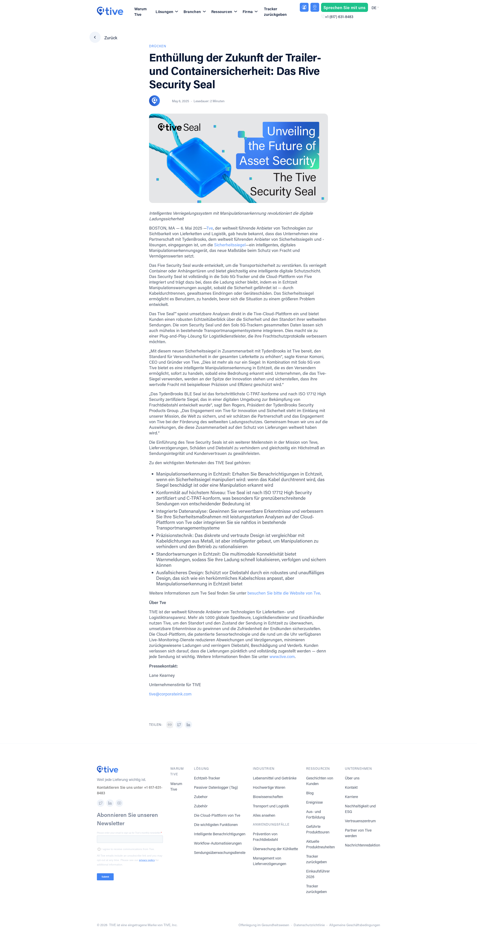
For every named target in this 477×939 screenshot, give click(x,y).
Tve (209, 228)
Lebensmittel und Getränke (274, 778)
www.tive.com (282, 656)
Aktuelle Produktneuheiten (320, 844)
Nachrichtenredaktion (362, 845)
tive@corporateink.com (170, 694)
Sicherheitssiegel (230, 244)
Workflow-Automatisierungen (218, 843)
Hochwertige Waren (269, 787)
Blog (310, 792)
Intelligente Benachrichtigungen (219, 833)
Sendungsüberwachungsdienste (219, 852)
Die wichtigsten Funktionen (216, 824)
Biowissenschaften (268, 796)
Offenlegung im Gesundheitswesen (263, 925)
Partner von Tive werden (358, 833)
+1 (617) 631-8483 (339, 16)
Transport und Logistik (271, 805)
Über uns (352, 778)
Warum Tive (140, 11)
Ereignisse (314, 802)
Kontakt (351, 787)
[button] (375, 7)
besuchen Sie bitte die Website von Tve (283, 593)
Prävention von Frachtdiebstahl (265, 836)
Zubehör (201, 805)
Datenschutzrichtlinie (309, 925)
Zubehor (201, 796)
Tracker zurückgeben (275, 11)
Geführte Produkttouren (317, 829)
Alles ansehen (264, 815)
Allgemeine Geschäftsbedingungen (354, 925)
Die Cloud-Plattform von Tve (217, 815)
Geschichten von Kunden (319, 781)
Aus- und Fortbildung (315, 814)
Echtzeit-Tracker (207, 778)
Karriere (351, 796)
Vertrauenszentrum (360, 820)
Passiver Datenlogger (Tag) (216, 787)
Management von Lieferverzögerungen (269, 861)
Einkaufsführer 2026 (318, 874)
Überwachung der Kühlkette (275, 848)
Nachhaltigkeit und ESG (360, 808)
